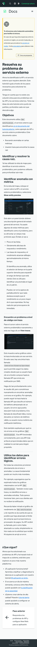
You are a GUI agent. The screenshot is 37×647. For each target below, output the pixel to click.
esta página (17, 46)
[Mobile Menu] (32, 11)
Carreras (11, 640)
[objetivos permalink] (15, 115)
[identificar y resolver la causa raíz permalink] (16, 158)
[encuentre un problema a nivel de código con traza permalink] (23, 320)
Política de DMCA (26, 640)
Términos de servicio (18, 640)
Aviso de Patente (15, 642)
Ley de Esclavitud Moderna (24, 642)
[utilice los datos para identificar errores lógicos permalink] (14, 460)
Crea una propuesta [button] (26, 55)
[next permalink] (19, 547)
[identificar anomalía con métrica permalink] (14, 181)
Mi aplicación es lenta (19, 578)
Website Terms (26, 641)
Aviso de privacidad (19, 641)
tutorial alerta (24, 597)
